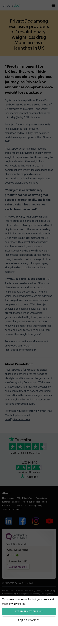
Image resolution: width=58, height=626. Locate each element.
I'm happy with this (29, 611)
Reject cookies (29, 620)
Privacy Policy (17, 603)
